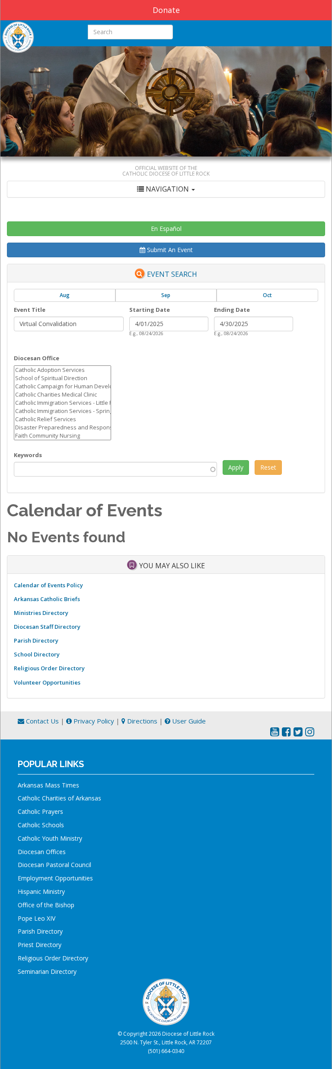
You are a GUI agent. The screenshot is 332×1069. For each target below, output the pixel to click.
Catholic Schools (41, 825)
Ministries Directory (41, 613)
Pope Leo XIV (36, 918)
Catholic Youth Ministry (50, 838)
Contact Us (41, 721)
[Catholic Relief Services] (62, 419)
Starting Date (149, 310)
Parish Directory (36, 640)
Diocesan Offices (42, 852)
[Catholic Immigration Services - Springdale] (62, 411)
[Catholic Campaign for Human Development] (62, 386)
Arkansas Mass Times (48, 785)
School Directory (37, 654)
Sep (165, 295)
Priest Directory (39, 945)
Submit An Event (169, 250)
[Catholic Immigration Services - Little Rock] (62, 403)
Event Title (29, 310)
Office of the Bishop (46, 905)
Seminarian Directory (47, 971)
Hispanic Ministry (41, 891)
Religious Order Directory (49, 668)
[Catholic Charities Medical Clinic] (62, 394)
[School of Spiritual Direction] (62, 378)
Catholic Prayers (40, 811)
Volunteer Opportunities (47, 682)
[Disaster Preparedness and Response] (62, 427)
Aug (65, 295)
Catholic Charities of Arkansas (59, 798)
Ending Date (232, 310)
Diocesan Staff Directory (47, 627)
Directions (141, 721)
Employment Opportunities (55, 878)
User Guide (188, 721)
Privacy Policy (93, 721)
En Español (166, 228)
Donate (166, 10)
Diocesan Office (36, 358)
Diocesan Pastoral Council (54, 865)
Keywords (28, 455)
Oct (267, 295)
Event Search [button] (172, 274)
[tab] (166, 189)
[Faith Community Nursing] (62, 436)
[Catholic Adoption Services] (62, 370)
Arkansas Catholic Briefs (47, 599)
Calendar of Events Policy (48, 585)
